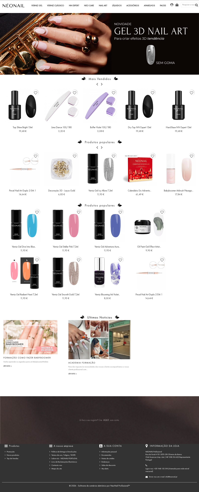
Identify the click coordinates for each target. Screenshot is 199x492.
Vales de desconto (109, 465)
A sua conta (113, 445)
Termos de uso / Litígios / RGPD (63, 455)
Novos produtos (13, 455)
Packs (163, 5)
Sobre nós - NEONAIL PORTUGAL (64, 458)
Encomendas (106, 455)
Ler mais (6, 366)
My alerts (105, 468)
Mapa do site (56, 468)
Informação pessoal (109, 452)
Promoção (11, 452)
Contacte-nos (56, 465)
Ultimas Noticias (99, 317)
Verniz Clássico (55, 5)
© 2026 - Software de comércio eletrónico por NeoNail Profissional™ (99, 485)
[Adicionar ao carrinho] (16, 128)
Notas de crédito (108, 458)
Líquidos (117, 5)
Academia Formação (81, 362)
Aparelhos (149, 5)
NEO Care (89, 5)
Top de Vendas (12, 458)
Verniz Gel (36, 5)
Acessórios (132, 5)
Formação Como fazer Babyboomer (27, 357)
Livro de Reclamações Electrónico (64, 462)
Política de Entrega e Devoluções (63, 452)
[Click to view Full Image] (30, 337)
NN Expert (74, 5)
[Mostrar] (22, 128)
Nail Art (103, 5)
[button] (15, 42)
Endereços (106, 462)
